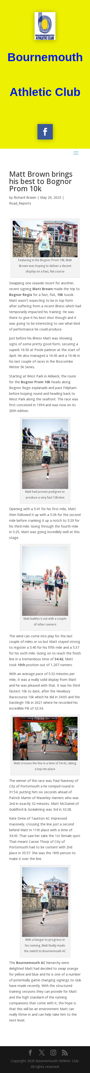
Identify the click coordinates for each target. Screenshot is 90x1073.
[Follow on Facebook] (45, 132)
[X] (42, 1053)
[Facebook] (30, 1053)
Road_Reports (20, 203)
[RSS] (65, 1053)
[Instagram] (53, 1053)
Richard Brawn (25, 197)
